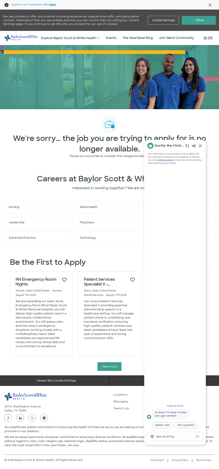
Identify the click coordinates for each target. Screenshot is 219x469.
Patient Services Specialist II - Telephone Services (102, 281)
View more (109, 366)
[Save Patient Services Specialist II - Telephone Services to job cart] (132, 280)
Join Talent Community (176, 38)
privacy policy (165, 159)
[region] (175, 291)
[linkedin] (20, 418)
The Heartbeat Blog (138, 38)
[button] (163, 20)
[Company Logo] (21, 37)
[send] (198, 436)
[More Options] (152, 436)
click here (73, 445)
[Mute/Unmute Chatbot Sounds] (193, 145)
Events (111, 38)
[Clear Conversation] (187, 145)
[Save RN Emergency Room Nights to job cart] (64, 280)
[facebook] (8, 418)
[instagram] (44, 418)
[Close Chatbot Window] (200, 145)
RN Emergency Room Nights (36, 281)
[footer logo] (25, 397)
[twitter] (32, 418)
